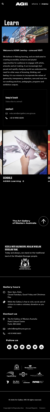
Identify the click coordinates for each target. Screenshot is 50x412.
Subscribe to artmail (14, 101)
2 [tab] (25, 41)
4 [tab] (25, 207)
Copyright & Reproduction (13, 408)
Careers (42, 408)
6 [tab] (32, 207)
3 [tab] (28, 41)
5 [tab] (29, 207)
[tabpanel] (25, 35)
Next (45, 34)
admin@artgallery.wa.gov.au (19, 329)
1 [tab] (22, 41)
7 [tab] (36, 207)
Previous (4, 34)
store (35, 4)
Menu (45, 4)
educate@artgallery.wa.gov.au (22, 113)
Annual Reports (31, 408)
